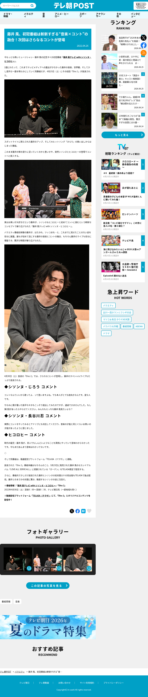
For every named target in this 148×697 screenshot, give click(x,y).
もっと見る (122, 135)
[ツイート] (72, 511)
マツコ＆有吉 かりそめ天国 (116, 319)
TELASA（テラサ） (41, 495)
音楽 (43, 15)
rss (144, 53)
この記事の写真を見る (46, 585)
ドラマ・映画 (8, 15)
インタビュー (135, 15)
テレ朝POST (74, 5)
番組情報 (6, 601)
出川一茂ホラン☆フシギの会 (117, 312)
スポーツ (82, 15)
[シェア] (77, 511)
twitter (144, 38)
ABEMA (139, 326)
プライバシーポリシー (113, 682)
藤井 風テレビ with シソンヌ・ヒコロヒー (36, 485)
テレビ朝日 (24, 682)
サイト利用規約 (87, 682)
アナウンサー (100, 15)
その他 (118, 15)
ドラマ (106, 333)
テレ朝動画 (44, 682)
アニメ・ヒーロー (62, 15)
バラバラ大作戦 (110, 326)
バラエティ (28, 15)
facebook (144, 45)
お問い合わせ (64, 682)
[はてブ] (83, 511)
